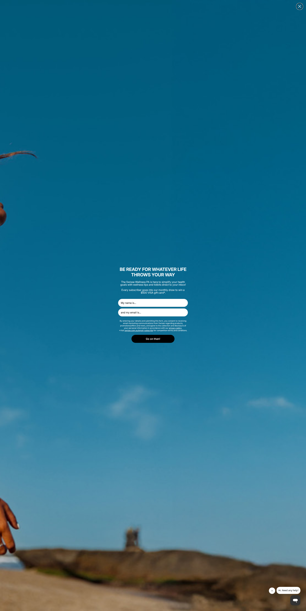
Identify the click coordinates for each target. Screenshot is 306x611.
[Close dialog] (299, 6)
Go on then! (153, 338)
